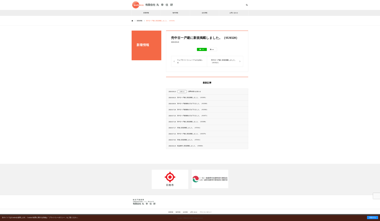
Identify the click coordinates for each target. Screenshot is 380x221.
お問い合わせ (234, 13)
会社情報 (204, 13)
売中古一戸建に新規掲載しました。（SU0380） (192, 121)
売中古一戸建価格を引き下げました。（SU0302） (192, 109)
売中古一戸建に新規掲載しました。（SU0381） (192, 97)
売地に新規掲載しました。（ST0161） (189, 140)
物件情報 (175, 13)
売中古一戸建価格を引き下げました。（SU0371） (192, 115)
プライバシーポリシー (57, 217)
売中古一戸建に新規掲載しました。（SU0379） (192, 134)
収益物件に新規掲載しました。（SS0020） (190, 146)
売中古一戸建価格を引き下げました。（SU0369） (192, 103)
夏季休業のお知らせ (194, 91)
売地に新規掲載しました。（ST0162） (189, 127)
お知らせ (182, 91)
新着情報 (146, 13)
